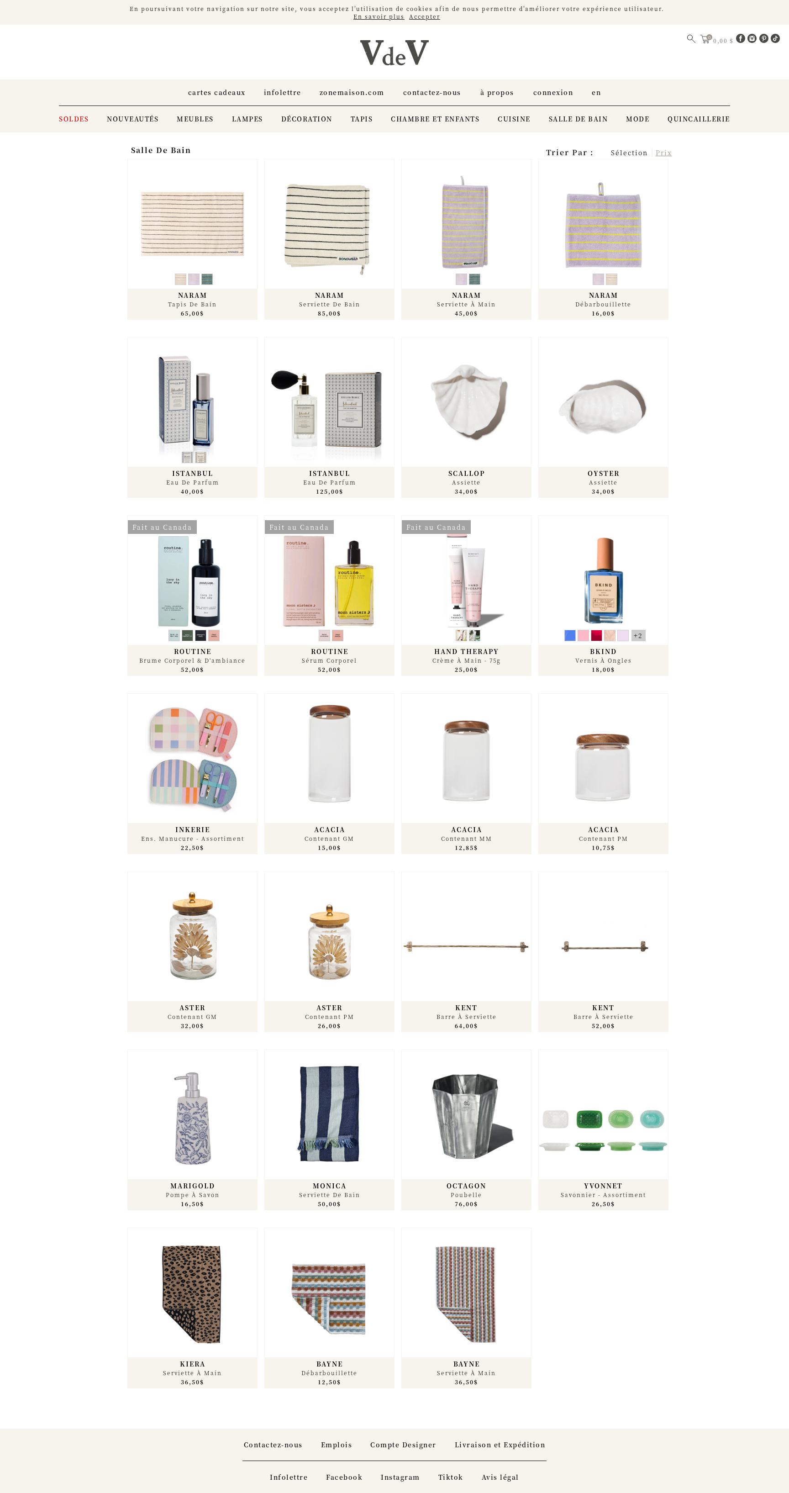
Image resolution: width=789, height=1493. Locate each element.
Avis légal (500, 1477)
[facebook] (742, 40)
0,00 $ (724, 40)
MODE (637, 118)
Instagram (400, 1477)
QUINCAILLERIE (699, 118)
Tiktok (450, 1477)
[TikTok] (775, 40)
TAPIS (362, 118)
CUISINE (514, 118)
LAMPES (247, 118)
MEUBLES (195, 118)
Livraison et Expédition (500, 1444)
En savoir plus (379, 16)
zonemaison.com (352, 92)
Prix (664, 152)
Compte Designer (403, 1444)
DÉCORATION (306, 118)
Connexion (553, 92)
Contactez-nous (432, 92)
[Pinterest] (765, 40)
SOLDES (74, 118)
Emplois (336, 1444)
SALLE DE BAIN (578, 118)
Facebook (344, 1477)
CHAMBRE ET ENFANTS (435, 118)
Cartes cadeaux (217, 92)
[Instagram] (753, 40)
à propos (497, 92)
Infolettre (282, 92)
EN (596, 92)
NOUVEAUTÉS (132, 118)
